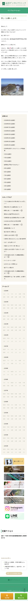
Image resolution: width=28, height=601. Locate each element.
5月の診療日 (7, 182)
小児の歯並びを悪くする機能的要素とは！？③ (14, 256)
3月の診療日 (7, 189)
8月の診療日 (7, 172)
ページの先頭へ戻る (15, 573)
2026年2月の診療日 (9, 145)
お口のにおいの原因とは (10, 264)
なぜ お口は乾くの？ (10, 242)
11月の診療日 (7, 157)
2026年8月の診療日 (9, 124)
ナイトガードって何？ (10, 260)
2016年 (6, 401)
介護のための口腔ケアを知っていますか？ (14, 250)
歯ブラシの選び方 (9, 267)
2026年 (6, 290)
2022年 (6, 335)
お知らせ (5, 116)
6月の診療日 (7, 179)
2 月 (20, 297)
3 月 (16, 297)
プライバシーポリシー (10, 586)
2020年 (6, 357)
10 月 (12, 305)
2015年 (6, 412)
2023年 (6, 324)
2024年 (6, 313)
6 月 (4, 297)
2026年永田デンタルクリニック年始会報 (14, 149)
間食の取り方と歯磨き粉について (13, 207)
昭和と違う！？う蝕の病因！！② (13, 210)
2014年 (6, 424)
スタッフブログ (7, 197)
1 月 (24, 297)
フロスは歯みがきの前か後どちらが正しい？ (15, 202)
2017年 (6, 390)
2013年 (6, 435)
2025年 (6, 302)
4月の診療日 (7, 186)
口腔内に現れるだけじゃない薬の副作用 (15, 239)
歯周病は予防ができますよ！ (12, 164)
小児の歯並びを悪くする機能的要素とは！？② (14, 272)
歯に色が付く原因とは (10, 231)
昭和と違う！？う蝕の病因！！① (13, 224)
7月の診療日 (7, 175)
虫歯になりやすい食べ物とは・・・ (13, 246)
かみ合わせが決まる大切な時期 (12, 221)
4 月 (12, 297)
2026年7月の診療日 (9, 127)
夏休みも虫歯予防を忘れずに (12, 214)
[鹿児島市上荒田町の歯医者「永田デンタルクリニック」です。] (14, 4)
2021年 (6, 346)
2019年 (6, 368)
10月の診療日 (7, 161)
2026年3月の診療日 (9, 141)
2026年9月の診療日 (9, 120)
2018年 (6, 379)
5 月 (8, 297)
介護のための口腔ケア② (11, 235)
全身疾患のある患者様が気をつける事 (14, 217)
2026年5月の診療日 (9, 134)
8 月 (20, 294)
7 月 (24, 294)
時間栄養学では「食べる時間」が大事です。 (15, 277)
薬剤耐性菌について (9, 228)
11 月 (8, 305)
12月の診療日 (7, 154)
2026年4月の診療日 (9, 138)
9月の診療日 (7, 168)
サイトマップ (20, 586)
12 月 (4, 305)
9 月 (16, 305)
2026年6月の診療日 (9, 131)
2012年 (6, 446)
